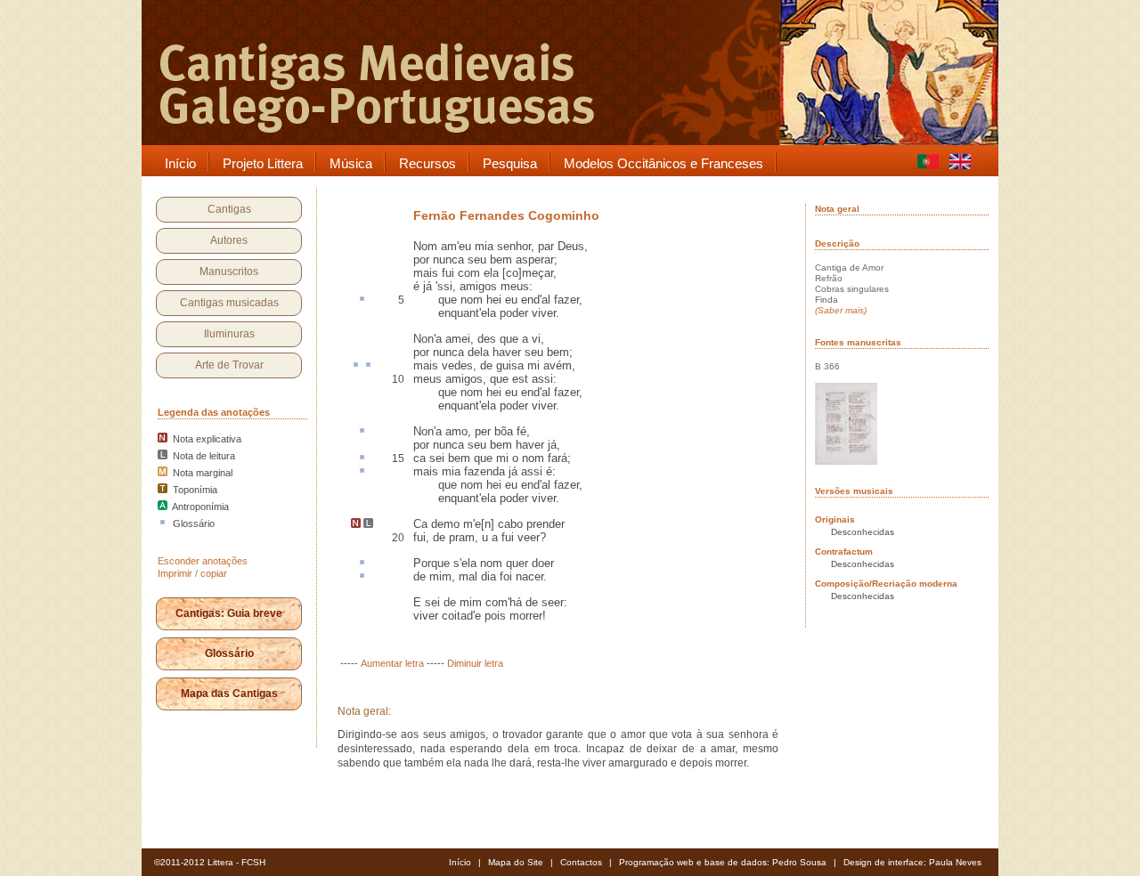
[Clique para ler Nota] (356, 524)
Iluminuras (229, 334)
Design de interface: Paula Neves (912, 862)
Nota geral (837, 209)
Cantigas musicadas (229, 302)
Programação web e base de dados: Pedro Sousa (722, 862)
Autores (229, 240)
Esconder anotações (203, 561)
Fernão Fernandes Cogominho (506, 215)
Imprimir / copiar (192, 573)
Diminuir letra (475, 663)
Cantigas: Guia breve (228, 613)
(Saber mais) (841, 310)
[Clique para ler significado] (362, 300)
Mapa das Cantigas (229, 693)
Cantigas (229, 209)
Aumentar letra (392, 663)
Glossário (229, 653)
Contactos (581, 862)
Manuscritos (229, 271)
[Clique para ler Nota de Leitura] (368, 524)
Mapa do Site (515, 862)
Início (460, 862)
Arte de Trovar (229, 365)
